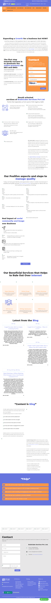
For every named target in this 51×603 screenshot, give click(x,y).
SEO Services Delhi (25, 597)
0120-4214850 (36, 549)
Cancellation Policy (31, 582)
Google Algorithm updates (33, 444)
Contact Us (45, 1)
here (12, 567)
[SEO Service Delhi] (7, 4)
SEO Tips (13, 323)
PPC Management (19, 584)
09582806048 (34, 4)
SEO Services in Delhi (25, 183)
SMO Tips (18, 369)
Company (38, 1)
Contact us (29, 585)
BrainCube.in (13, 1)
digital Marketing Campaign (35, 156)
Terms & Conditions (31, 584)
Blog (41, 1)
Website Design (25, 291)
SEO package (31, 49)
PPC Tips (9, 369)
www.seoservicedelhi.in (38, 554)
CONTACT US (10, 10)
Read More (25, 263)
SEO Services (9, 309)
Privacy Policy (30, 581)
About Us (33, 1)
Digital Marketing (9, 291)
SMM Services (41, 309)
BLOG (4, 10)
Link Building (18, 588)
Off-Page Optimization (25, 309)
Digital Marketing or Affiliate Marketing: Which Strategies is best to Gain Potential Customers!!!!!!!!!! (13, 375)
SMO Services (18, 582)
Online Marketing (41, 291)
